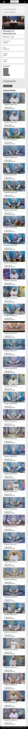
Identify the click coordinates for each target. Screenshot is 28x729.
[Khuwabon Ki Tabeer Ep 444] (14, 203)
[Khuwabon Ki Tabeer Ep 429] (14, 379)
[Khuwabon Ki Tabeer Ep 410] (14, 660)
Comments (8, 86)
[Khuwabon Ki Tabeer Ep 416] (14, 555)
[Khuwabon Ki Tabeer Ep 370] (14, 326)
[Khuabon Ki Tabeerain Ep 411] (14, 643)
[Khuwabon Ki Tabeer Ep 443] (14, 238)
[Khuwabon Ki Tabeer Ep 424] (14, 432)
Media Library (13, 9)
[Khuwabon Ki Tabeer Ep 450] (14, 133)
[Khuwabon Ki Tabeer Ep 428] (14, 397)
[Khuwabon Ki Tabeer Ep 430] (14, 361)
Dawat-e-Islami (7, 9)
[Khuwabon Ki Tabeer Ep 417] (14, 537)
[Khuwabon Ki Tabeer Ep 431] (14, 344)
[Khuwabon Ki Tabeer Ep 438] (14, 309)
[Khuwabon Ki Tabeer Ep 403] (14, 713)
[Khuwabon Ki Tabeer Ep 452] (14, 98)
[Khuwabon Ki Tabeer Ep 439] (14, 221)
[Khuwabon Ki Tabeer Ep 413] (14, 608)
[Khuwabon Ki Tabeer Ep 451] (14, 115)
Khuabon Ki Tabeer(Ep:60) (9, 12)
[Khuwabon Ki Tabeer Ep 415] (14, 572)
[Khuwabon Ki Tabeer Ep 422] (14, 449)
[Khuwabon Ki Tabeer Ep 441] (14, 273)
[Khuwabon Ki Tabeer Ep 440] (14, 291)
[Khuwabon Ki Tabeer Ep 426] (14, 414)
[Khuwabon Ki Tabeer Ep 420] (14, 484)
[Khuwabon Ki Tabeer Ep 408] (14, 678)
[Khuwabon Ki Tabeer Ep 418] (14, 520)
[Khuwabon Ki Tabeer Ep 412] (14, 625)
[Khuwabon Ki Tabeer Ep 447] (14, 168)
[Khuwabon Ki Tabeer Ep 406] (14, 695)
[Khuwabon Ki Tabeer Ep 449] (14, 150)
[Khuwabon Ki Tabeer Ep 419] (14, 502)
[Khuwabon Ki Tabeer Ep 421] (14, 467)
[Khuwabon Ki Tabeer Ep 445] (14, 186)
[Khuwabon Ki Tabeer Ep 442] (14, 256)
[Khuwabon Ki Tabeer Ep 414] (14, 590)
